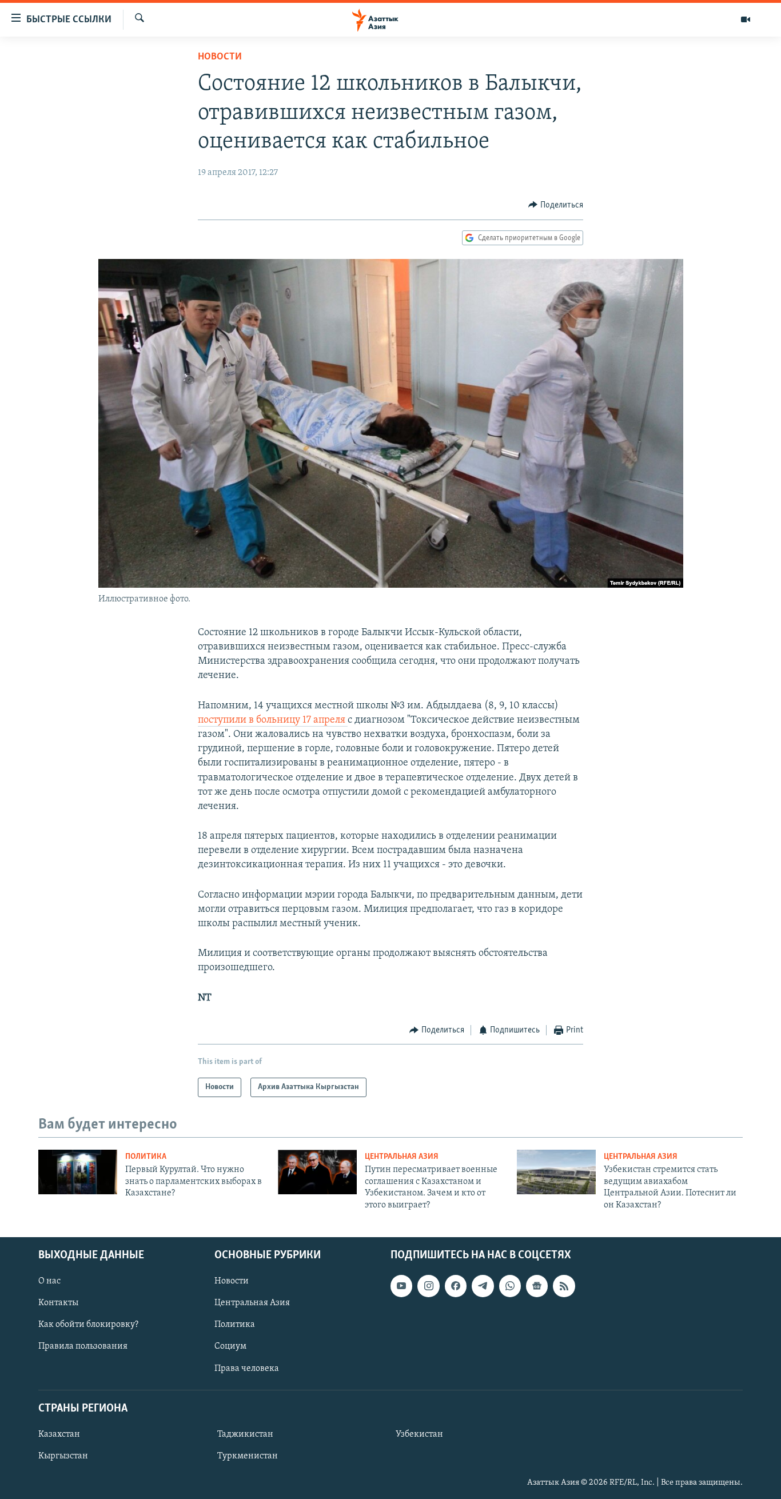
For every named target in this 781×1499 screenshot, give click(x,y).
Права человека (246, 1368)
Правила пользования (82, 1346)
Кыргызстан (63, 1456)
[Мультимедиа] (745, 19)
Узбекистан (419, 1434)
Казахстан (59, 1434)
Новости (220, 57)
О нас (49, 1281)
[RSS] (564, 1286)
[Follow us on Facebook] (456, 1286)
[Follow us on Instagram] (428, 1286)
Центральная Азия (402, 1157)
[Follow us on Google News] (537, 1286)
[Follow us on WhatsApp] (510, 1286)
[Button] (555, 205)
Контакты (58, 1302)
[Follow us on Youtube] (401, 1286)
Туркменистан (247, 1456)
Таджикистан (245, 1434)
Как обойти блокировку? (88, 1324)
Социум (230, 1346)
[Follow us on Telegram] (482, 1286)
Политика (145, 1157)
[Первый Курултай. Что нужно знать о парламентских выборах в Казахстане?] (77, 1172)
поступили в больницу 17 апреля (273, 720)
